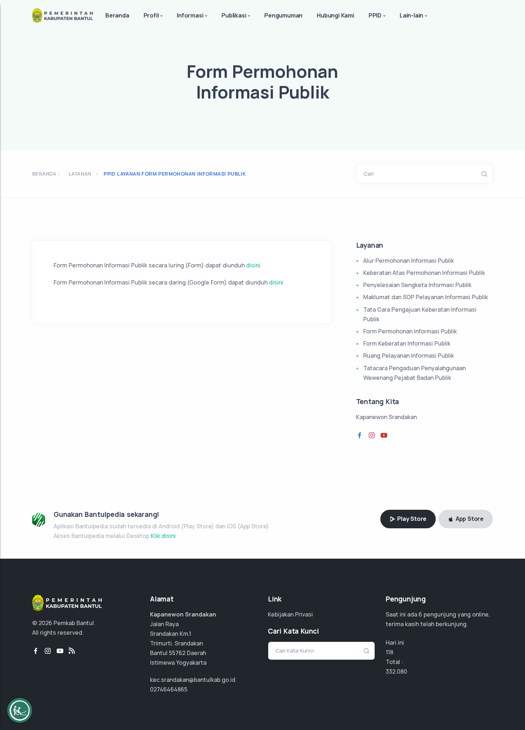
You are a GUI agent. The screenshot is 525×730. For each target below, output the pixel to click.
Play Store (411, 519)
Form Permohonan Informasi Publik (410, 331)
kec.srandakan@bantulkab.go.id (192, 680)
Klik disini (163, 536)
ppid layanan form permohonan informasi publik (175, 173)
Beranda (117, 15)
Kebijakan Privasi (290, 614)
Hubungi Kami (335, 15)
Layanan (80, 173)
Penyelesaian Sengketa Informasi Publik (417, 285)
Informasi (190, 15)
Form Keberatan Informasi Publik (406, 343)
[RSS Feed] (72, 651)
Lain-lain (411, 15)
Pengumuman (283, 15)
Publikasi (233, 15)
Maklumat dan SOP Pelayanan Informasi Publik (425, 297)
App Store (469, 519)
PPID (375, 15)
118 (389, 652)
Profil (151, 15)
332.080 (396, 671)
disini (252, 265)
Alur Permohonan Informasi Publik (408, 261)
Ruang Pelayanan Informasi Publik (408, 355)
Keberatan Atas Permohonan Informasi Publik (424, 273)
